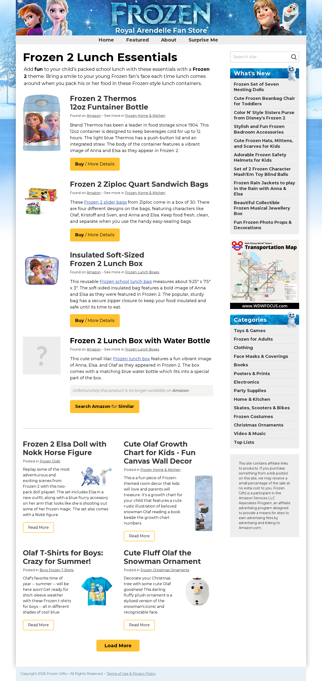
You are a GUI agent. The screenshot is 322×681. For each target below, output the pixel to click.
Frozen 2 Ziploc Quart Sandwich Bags (139, 184)
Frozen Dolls (50, 461)
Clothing (243, 347)
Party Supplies (250, 390)
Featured (137, 40)
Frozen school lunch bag (126, 281)
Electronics (246, 382)
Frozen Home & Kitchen (145, 116)
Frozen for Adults (253, 339)
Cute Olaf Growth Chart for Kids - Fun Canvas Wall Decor (160, 452)
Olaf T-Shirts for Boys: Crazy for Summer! (63, 557)
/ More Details (95, 164)
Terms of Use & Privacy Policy (131, 674)
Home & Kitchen (252, 399)
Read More (38, 527)
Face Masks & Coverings (261, 356)
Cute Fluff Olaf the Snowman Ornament (162, 557)
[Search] (294, 57)
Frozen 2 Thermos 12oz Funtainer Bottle (109, 102)
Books (241, 365)
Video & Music (250, 433)
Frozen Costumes (253, 416)
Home (106, 40)
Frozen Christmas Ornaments (164, 570)
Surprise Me (203, 40)
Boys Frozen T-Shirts (57, 570)
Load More (118, 645)
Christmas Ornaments (258, 425)
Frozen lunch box (131, 358)
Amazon (94, 116)
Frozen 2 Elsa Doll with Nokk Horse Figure (65, 448)
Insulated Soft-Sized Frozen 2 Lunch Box (107, 259)
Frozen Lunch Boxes (142, 272)
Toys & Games (249, 330)
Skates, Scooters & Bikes (262, 407)
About (168, 40)
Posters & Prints (252, 373)
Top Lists (244, 442)
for (104, 406)
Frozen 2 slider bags (105, 202)
